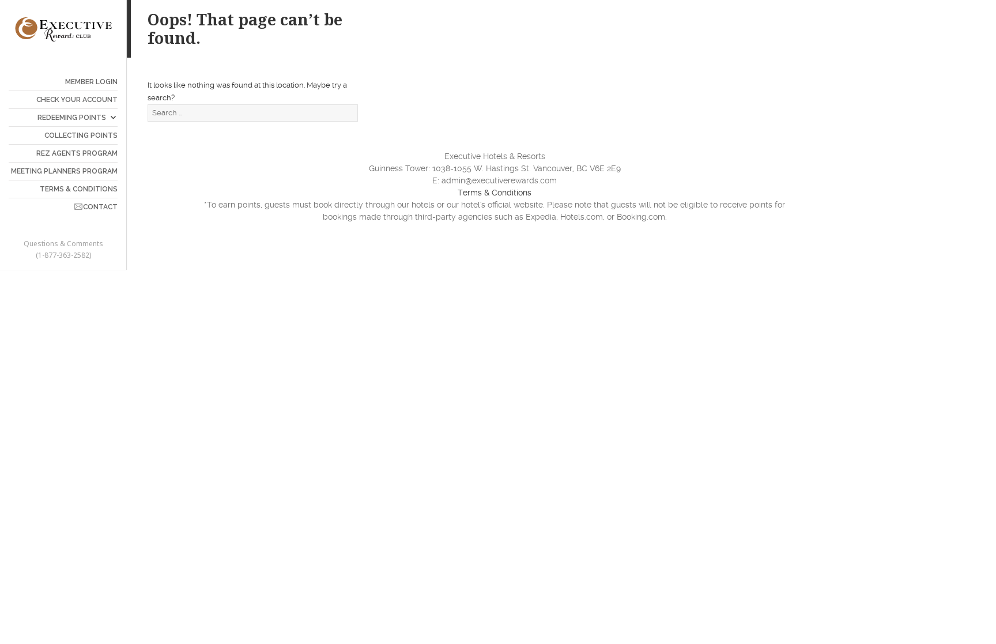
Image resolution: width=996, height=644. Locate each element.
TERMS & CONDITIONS (79, 189)
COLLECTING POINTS (81, 135)
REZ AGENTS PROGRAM (77, 153)
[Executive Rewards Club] (63, 28)
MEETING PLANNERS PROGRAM (64, 171)
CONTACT (100, 207)
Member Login (91, 82)
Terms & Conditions (494, 192)
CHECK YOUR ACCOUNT (77, 100)
